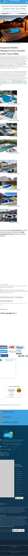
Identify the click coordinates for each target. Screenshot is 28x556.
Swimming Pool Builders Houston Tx (14, 43)
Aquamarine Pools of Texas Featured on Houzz (9, 360)
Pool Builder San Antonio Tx (14, 173)
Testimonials (18, 479)
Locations (7, 11)
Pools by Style (19, 477)
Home (3, 11)
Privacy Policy (14, 546)
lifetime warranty (3, 521)
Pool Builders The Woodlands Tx (14, 189)
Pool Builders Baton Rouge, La (14, 206)
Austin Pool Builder (14, 136)
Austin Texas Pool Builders (14, 120)
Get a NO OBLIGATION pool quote (9, 413)
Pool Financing (19, 483)
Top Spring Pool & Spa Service (14, 405)
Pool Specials (18, 475)
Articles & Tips (19, 491)
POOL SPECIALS (7, 417)
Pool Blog (18, 481)
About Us (18, 485)
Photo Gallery (18, 489)
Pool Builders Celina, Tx (14, 222)
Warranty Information (20, 493)
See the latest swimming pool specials (10, 418)
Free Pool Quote (19, 471)
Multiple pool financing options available (10, 423)
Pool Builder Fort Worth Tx (14, 153)
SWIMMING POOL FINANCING (10, 422)
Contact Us (4, 446)
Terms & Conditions (24, 545)
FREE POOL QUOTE (8, 412)
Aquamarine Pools (4, 507)
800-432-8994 (16, 230)
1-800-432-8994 (8, 449)
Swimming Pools (19, 473)
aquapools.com (11, 507)
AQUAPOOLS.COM (14, 525)
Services (17, 487)
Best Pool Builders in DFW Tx (14, 104)
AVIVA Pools (20, 517)
